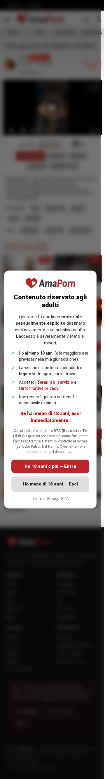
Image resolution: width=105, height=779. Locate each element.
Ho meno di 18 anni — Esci (50, 484)
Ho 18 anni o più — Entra (50, 466)
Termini (38, 499)
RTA (65, 499)
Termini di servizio (55, 382)
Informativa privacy (39, 388)
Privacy (53, 499)
